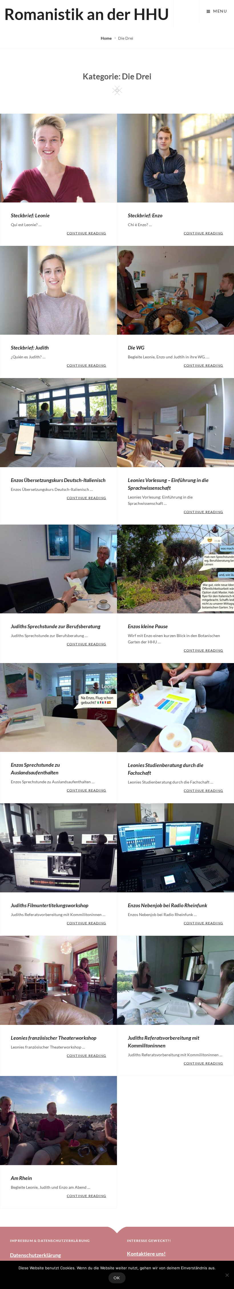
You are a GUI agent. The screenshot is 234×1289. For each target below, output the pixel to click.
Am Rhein (21, 1178)
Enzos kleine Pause (148, 626)
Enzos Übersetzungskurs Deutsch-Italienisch (58, 480)
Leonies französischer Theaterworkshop (53, 1038)
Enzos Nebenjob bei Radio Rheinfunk (167, 905)
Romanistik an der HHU (86, 14)
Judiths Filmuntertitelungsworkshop (49, 905)
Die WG (136, 347)
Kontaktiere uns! (146, 1253)
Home (106, 38)
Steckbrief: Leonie (30, 215)
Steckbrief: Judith (30, 347)
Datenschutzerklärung (35, 1255)
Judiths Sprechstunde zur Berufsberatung (55, 626)
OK (117, 1277)
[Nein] (227, 1275)
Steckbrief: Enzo (145, 215)
